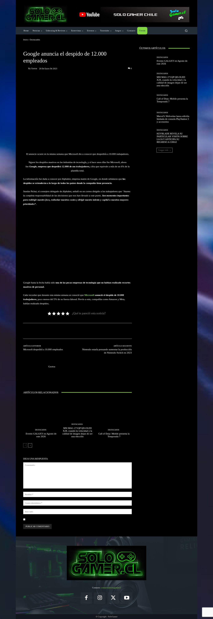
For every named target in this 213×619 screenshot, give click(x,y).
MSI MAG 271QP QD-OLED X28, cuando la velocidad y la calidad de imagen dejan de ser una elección (77, 432)
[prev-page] (25, 445)
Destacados (35, 39)
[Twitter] (113, 598)
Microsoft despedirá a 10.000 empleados (43, 349)
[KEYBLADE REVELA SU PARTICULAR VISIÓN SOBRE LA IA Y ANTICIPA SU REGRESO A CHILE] (146, 136)
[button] (186, 30)
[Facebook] (86, 598)
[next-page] (30, 445)
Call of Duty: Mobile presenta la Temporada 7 (114, 435)
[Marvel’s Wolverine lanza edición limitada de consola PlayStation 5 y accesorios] (146, 117)
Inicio (25, 39)
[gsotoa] (25, 68)
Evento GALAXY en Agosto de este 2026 (41, 435)
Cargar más (163, 150)
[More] (106, 79)
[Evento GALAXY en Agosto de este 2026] (41, 419)
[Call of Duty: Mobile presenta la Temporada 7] (114, 419)
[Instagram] (99, 598)
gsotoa (34, 68)
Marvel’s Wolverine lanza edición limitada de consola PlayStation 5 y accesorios (173, 119)
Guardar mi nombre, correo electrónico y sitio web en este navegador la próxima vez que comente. (68, 519)
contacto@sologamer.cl (111, 587)
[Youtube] (127, 598)
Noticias (44, 47)
